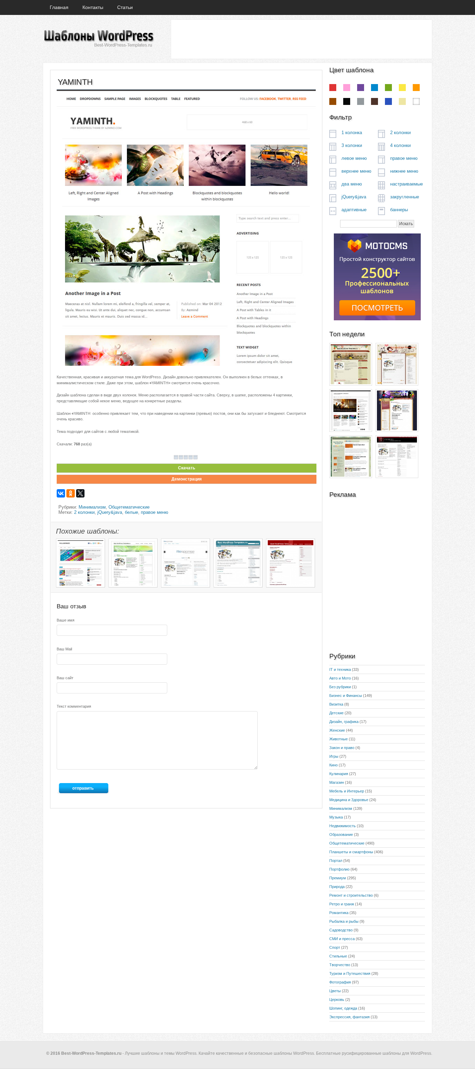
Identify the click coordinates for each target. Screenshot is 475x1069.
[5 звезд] (195, 457)
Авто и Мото (340, 678)
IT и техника (340, 669)
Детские (336, 713)
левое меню (354, 158)
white (416, 101)
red (332, 87)
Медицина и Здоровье (348, 800)
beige (402, 101)
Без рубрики (340, 687)
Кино (333, 765)
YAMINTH (75, 82)
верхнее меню (356, 171)
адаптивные (354, 209)
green (388, 87)
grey (360, 101)
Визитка (336, 704)
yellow (402, 87)
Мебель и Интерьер (346, 791)
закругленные (404, 196)
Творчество (339, 965)
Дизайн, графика (344, 721)
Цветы (335, 991)
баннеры (399, 209)
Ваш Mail (64, 649)
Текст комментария (74, 706)
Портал (335, 860)
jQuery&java (109, 512)
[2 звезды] (180, 457)
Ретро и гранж (341, 904)
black (346, 101)
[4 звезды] (190, 457)
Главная (59, 7)
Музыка (336, 817)
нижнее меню (404, 171)
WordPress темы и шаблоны (98, 39)
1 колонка (351, 132)
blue (374, 87)
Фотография (340, 982)
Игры (333, 756)
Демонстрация (186, 479)
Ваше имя (65, 620)
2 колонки (84, 512)
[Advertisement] (301, 39)
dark (374, 101)
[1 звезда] (176, 457)
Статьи (125, 7)
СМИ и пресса (342, 939)
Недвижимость (342, 826)
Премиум (337, 878)
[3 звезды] (185, 457)
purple (360, 87)
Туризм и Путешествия (349, 973)
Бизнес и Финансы (345, 695)
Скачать (186, 468)
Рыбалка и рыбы (344, 921)
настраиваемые (406, 184)
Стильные (338, 956)
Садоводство (341, 930)
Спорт (334, 947)
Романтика (338, 913)
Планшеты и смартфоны (351, 852)
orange (416, 87)
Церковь (336, 999)
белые (131, 512)
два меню (351, 184)
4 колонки (400, 145)
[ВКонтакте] (61, 493)
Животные (338, 739)
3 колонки (351, 145)
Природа (337, 887)
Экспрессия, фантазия (349, 1017)
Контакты (92, 7)
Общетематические (129, 507)
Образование (341, 834)
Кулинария (338, 774)
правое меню (154, 512)
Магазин (336, 782)
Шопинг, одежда (343, 1008)
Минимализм (92, 507)
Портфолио (339, 869)
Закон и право (341, 748)
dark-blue (388, 101)
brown (332, 101)
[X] (80, 493)
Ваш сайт (65, 678)
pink (346, 87)
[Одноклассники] (70, 493)
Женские (337, 730)
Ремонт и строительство (351, 895)
